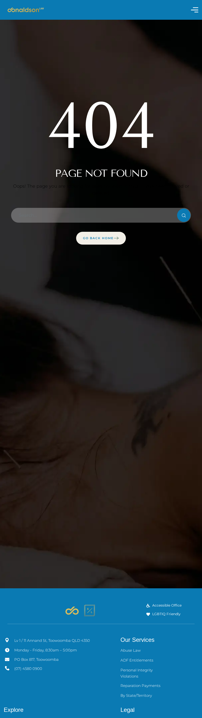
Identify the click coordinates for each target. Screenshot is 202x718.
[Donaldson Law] (26, 10)
